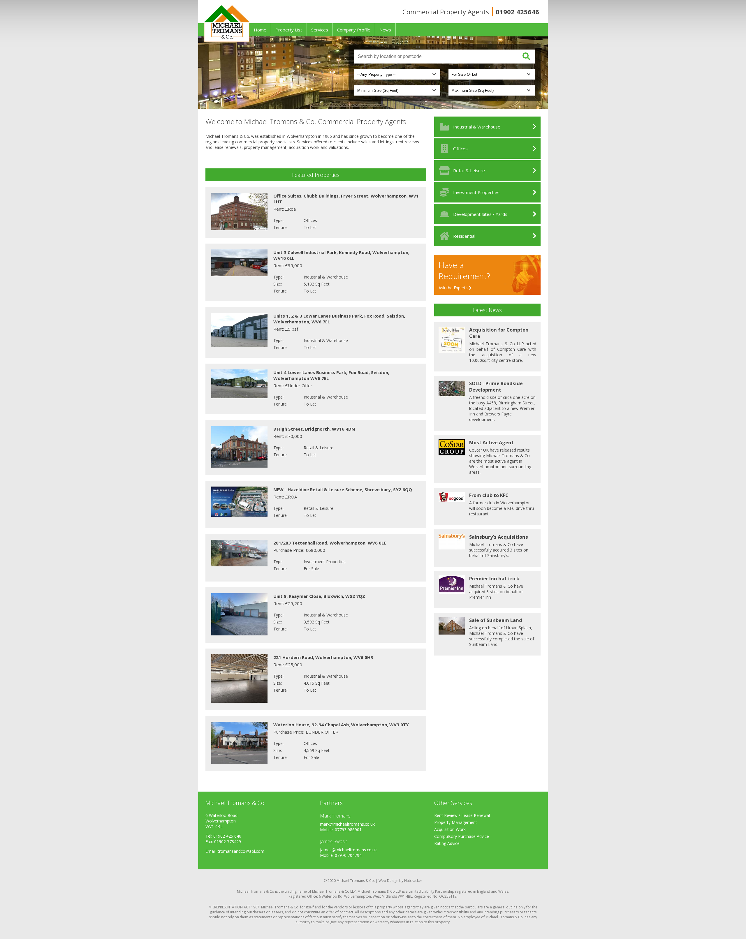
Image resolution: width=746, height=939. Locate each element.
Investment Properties (476, 192)
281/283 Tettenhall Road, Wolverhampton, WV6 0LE (329, 543)
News (385, 30)
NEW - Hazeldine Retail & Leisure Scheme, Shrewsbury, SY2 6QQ (342, 489)
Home (260, 30)
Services (319, 30)
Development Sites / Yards (480, 214)
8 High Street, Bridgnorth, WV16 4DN (314, 429)
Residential (464, 236)
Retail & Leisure (469, 170)
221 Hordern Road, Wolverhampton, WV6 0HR (323, 657)
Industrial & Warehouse (476, 127)
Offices (460, 148)
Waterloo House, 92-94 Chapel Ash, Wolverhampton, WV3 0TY (341, 724)
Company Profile (353, 30)
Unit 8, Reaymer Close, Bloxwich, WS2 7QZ (319, 596)
